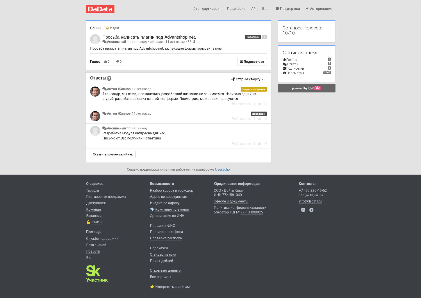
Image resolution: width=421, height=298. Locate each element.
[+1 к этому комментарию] (259, 104)
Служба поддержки (102, 239)
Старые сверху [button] (248, 79)
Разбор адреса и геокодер (171, 190)
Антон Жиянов (119, 89)
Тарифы (92, 190)
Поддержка (289, 9)
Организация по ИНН (167, 216)
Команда (93, 209)
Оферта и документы (231, 201)
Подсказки (236, 9)
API (254, 9)
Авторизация (320, 9)
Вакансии (94, 216)
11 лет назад (142, 89)
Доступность (96, 203)
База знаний (96, 245)
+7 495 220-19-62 (313, 190)
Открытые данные (165, 270)
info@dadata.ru (310, 201)
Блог (266, 9)
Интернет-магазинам (172, 287)
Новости (93, 251)
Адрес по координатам (168, 197)
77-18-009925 (252, 212)
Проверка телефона (166, 232)
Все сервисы (160, 277)
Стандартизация (207, 9)
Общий (95, 28)
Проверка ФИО (162, 226)
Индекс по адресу (165, 203)
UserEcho (222, 169)
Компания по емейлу (172, 209)
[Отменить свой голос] (265, 104)
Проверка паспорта (166, 238)
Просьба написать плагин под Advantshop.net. (149, 37)
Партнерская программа (106, 197)
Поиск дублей (161, 261)
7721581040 (232, 195)
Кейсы (96, 222)
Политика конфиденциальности (240, 208)
